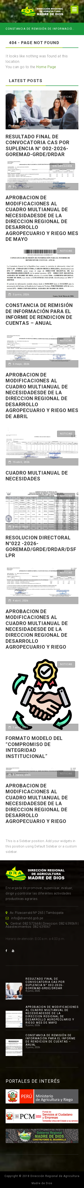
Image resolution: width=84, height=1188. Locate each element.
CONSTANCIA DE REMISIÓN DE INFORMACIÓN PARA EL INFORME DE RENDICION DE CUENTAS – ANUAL (40, 28)
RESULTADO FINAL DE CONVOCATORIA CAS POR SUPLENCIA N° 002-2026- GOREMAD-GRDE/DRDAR (37, 145)
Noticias (66, 97)
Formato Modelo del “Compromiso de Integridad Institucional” (34, 747)
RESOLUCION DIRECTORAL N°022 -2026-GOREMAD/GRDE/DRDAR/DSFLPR (41, 546)
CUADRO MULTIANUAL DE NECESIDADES (37, 476)
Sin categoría (62, 166)
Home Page (46, 67)
